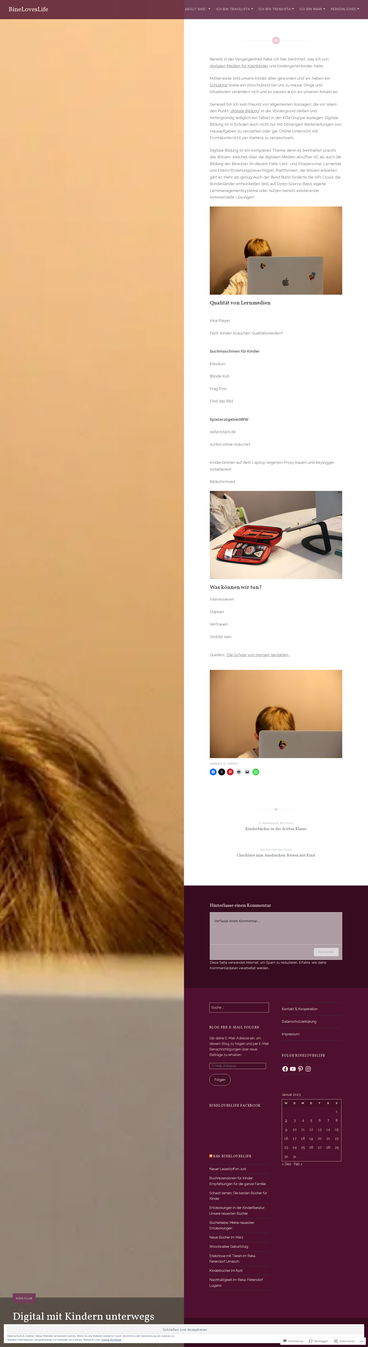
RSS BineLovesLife (232, 1156)
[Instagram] (308, 1069)
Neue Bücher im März (226, 1237)
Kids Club (24, 1298)
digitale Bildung (245, 111)
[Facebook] (285, 1069)
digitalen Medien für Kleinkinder (239, 66)
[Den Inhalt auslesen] (210, 1156)
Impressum (290, 1034)
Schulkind (218, 85)
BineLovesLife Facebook (235, 1105)
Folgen (219, 1080)
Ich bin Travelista (233, 9)
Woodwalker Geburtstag (228, 1247)
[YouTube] (292, 1069)
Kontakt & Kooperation (300, 1009)
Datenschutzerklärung (299, 1022)
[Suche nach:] (239, 1007)
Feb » (298, 1164)
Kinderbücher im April (226, 1271)
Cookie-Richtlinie (111, 1339)
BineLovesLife (28, 9)
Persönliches (343, 9)
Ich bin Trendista (275, 9)
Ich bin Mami (311, 9)
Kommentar (326, 952)
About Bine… (196, 9)
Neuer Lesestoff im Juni (227, 1169)
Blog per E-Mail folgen (234, 1027)
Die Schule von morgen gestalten (257, 655)
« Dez (286, 1164)
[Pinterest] (300, 1069)
